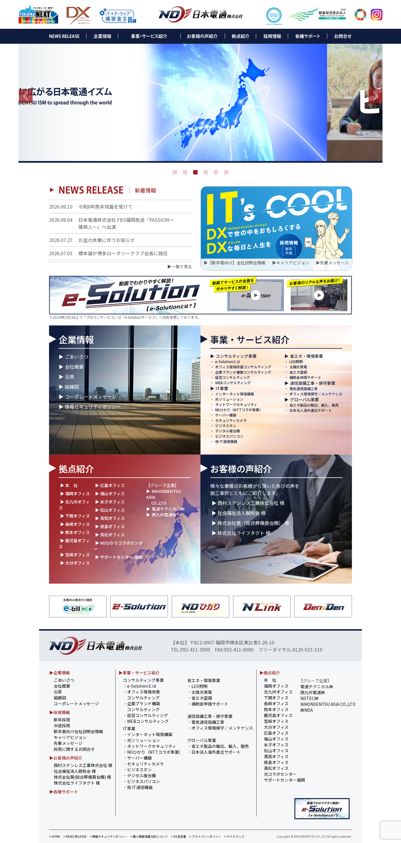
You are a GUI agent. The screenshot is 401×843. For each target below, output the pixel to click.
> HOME (54, 836)
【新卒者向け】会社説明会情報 (236, 263)
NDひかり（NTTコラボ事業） (239, 409)
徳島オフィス (276, 762)
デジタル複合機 (227, 430)
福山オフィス (276, 739)
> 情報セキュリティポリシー (108, 836)
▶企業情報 (59, 673)
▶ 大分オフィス (75, 563)
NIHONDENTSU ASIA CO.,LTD (327, 704)
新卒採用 (62, 720)
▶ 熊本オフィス (75, 532)
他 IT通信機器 (226, 441)
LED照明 (296, 361)
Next (375, 96)
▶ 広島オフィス (110, 485)
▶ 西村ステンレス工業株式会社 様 (248, 502)
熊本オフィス (276, 709)
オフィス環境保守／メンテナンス (315, 393)
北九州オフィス (278, 692)
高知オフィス (276, 756)
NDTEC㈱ (309, 698)
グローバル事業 (304, 399)
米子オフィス (276, 745)
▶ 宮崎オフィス (75, 554)
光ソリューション (229, 399)
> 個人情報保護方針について (149, 836)
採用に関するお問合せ (74, 749)
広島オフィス (276, 733)
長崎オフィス (276, 703)
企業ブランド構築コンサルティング (243, 372)
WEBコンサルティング (233, 382)
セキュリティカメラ (231, 420)
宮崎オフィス (276, 721)
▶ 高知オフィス (110, 518)
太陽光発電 (298, 366)
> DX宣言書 (178, 836)
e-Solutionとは (227, 361)
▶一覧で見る (179, 266)
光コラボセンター (280, 774)
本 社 (270, 680)
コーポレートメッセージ (91, 396)
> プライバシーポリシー (205, 836)
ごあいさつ (76, 356)
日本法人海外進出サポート (310, 410)
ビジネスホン (225, 425)
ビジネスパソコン (229, 436)
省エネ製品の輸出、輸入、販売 (314, 404)
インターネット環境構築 (234, 393)
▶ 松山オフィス (110, 510)
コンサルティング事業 (236, 356)
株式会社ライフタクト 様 (77, 783)
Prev (25, 96)
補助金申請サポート (305, 377)
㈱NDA (306, 710)
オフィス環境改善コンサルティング (243, 366)
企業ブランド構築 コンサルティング (141, 706)
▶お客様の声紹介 (65, 758)
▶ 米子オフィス (110, 502)
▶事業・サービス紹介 (139, 673)
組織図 (72, 386)
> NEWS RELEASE (75, 836)
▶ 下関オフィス (75, 516)
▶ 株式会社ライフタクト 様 (241, 532)
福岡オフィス (276, 686)
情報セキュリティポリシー (93, 406)
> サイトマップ (234, 836)
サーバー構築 (225, 414)
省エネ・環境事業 (306, 356)
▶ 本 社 (68, 485)
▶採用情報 (59, 712)
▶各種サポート (63, 792)
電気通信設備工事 (303, 388)
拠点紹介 (76, 468)
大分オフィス (276, 727)
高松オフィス (276, 768)
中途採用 (62, 725)
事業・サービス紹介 (249, 339)
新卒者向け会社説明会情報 (78, 731)
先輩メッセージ (334, 263)
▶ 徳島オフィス (110, 526)
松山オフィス (276, 750)
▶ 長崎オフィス (75, 524)
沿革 (69, 376)
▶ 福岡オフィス (75, 493)
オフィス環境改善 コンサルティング (141, 695)
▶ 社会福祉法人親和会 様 (239, 512)
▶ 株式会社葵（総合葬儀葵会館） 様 (250, 522)
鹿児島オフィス (278, 715)
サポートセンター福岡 (284, 780)
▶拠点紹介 (270, 673)
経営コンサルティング (232, 377)
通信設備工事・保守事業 (312, 383)
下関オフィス (276, 698)
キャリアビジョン (292, 263)
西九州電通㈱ (164, 515)
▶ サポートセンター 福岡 (118, 557)
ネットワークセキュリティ (236, 404)
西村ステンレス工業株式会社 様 (83, 765)
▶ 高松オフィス (110, 535)
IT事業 (222, 388)
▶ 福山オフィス (110, 493)
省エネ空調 (298, 372)
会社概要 (74, 366)
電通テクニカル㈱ (168, 509)
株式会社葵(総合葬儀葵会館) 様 (82, 777)
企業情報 (76, 339)
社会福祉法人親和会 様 (75, 771)
